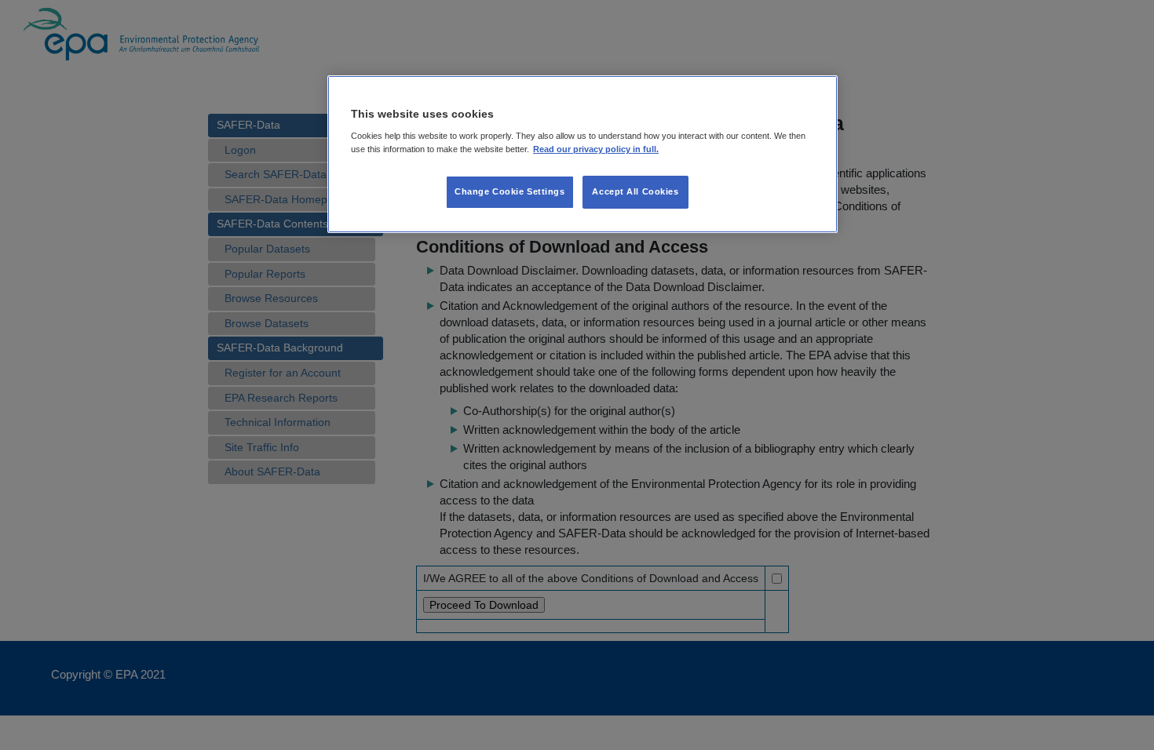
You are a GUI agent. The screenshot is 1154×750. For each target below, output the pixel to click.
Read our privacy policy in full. (596, 149)
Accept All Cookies (635, 191)
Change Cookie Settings (510, 191)
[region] (582, 154)
